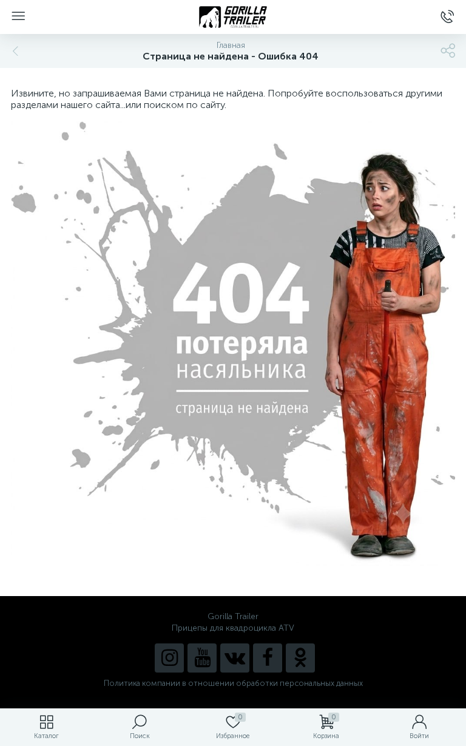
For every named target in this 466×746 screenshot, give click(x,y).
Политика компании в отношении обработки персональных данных (233, 683)
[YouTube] (202, 658)
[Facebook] (267, 658)
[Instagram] (169, 658)
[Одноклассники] (300, 658)
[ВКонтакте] (234, 658)
